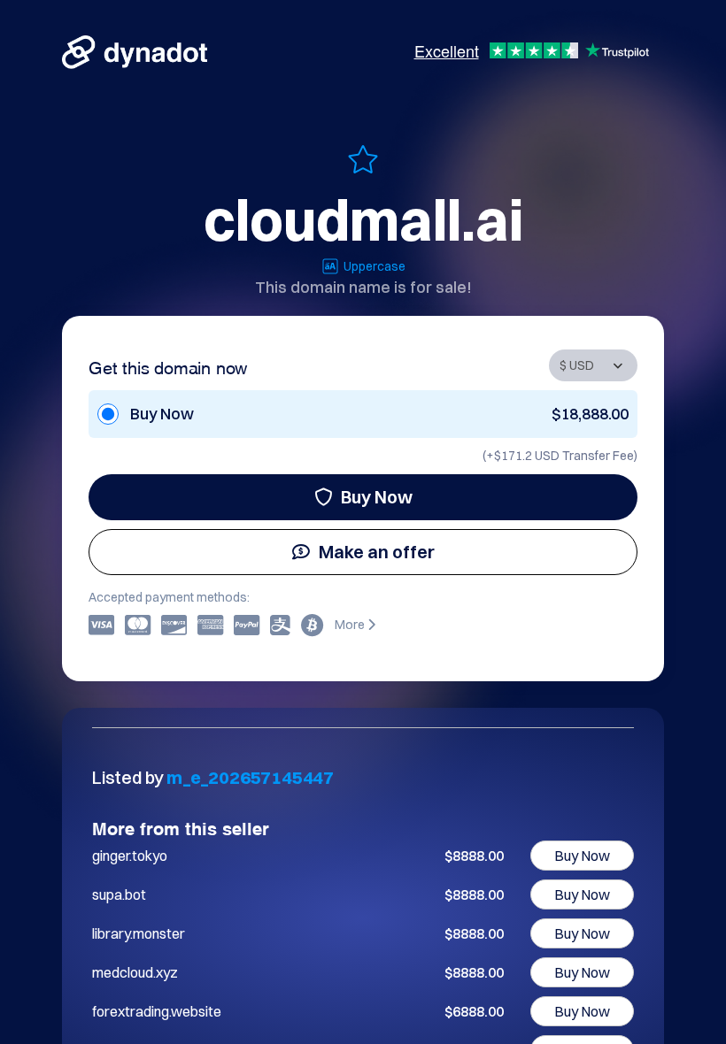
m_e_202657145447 (250, 777)
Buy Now (377, 497)
